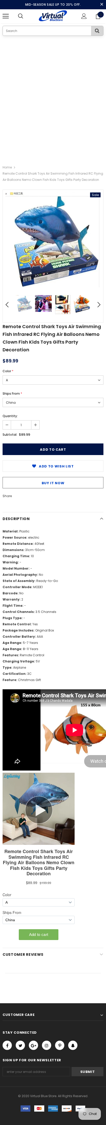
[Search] (97, 31)
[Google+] (33, 1045)
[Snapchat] (72, 1045)
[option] (53, 239)
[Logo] (53, 16)
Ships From (12, 393)
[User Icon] (84, 16)
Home (7, 167)
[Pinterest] (59, 1045)
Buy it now (53, 483)
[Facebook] (7, 1045)
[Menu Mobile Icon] (6, 16)
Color (8, 371)
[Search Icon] (25, 16)
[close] (101, 4)
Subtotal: (10, 434)
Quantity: (10, 416)
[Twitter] (20, 1045)
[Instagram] (46, 1045)
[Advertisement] (53, 91)
